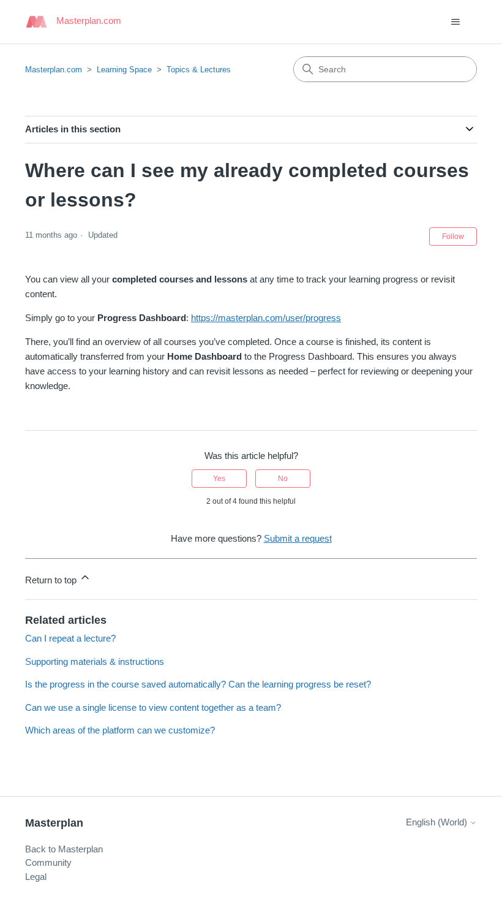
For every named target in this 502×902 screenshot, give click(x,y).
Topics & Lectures (199, 69)
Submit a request (298, 538)
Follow (453, 236)
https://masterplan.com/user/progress (266, 318)
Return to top (52, 580)
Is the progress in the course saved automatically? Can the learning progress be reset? (198, 684)
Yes (219, 478)
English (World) (438, 822)
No (283, 478)
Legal (36, 876)
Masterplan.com (53, 69)
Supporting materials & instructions (94, 661)
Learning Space (124, 69)
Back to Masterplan (64, 849)
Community (48, 862)
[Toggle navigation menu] (455, 22)
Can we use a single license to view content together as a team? (153, 707)
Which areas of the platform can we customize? (120, 730)
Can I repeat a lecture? (70, 638)
